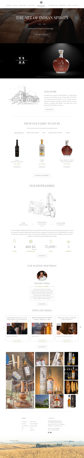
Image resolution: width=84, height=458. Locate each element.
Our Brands (24, 421)
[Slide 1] (36, 76)
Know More (42, 255)
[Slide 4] (43, 76)
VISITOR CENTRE (31, 5)
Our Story (24, 423)
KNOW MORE (49, 109)
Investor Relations (53, 5)
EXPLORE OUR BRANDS (42, 34)
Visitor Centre (33, 421)
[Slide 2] (38, 76)
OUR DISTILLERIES (22, 5)
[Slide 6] (48, 76)
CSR (22, 428)
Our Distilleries (25, 425)
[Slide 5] (46, 76)
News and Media (62, 5)
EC (22, 430)
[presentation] (3, 327)
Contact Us (32, 430)
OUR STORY (15, 5)
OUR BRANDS (8, 5)
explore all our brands (42, 175)
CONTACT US (75, 5)
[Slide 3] (41, 76)
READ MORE (17, 341)
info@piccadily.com (55, 429)
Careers (69, 5)
